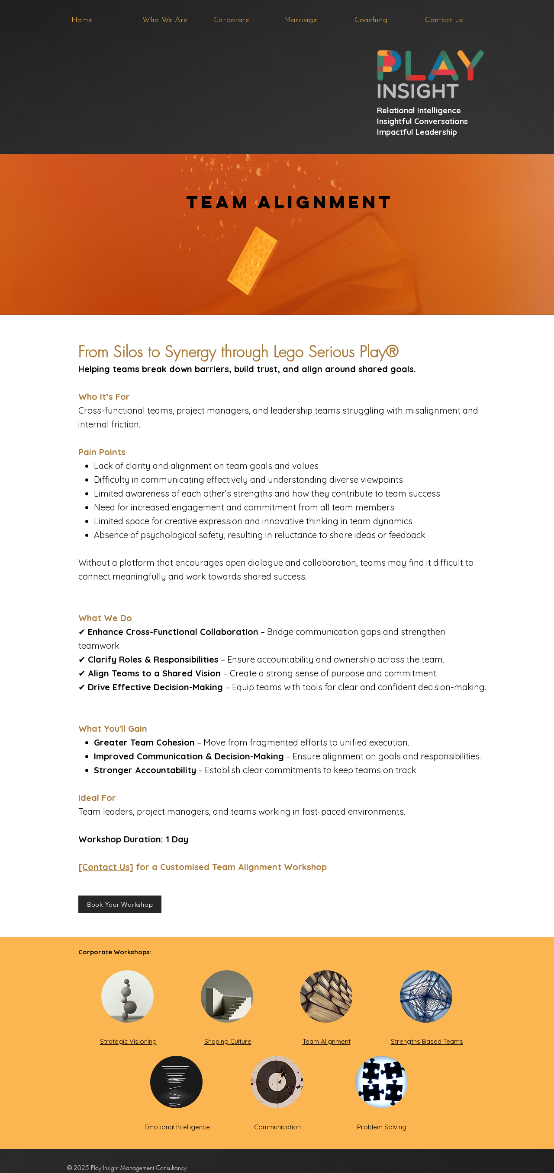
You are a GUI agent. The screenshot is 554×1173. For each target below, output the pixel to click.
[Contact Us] (105, 866)
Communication (277, 1127)
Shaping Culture (227, 1041)
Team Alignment (327, 1041)
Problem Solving (381, 1127)
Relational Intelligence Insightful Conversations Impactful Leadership (422, 121)
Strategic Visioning (128, 1041)
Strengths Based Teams (427, 1041)
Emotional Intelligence (177, 1127)
